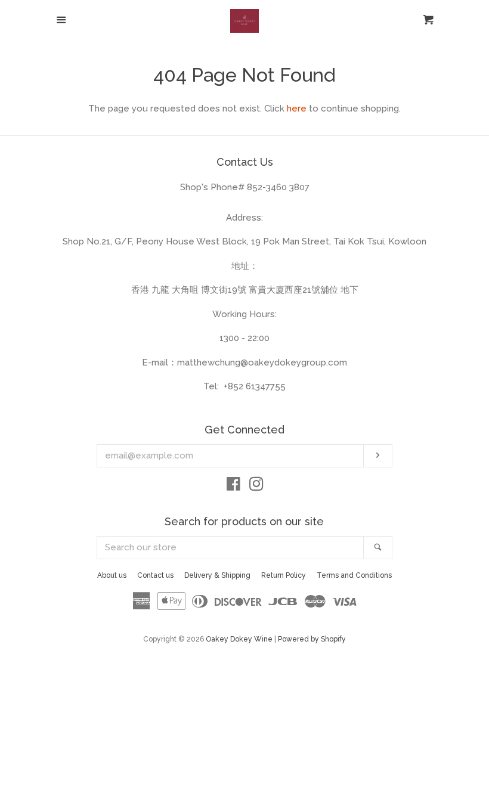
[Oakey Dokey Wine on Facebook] (233, 486)
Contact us (155, 575)
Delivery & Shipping (217, 575)
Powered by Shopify (312, 639)
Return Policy (283, 575)
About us (111, 575)
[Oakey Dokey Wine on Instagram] (256, 486)
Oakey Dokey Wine (239, 639)
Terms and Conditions (354, 575)
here (297, 108)
